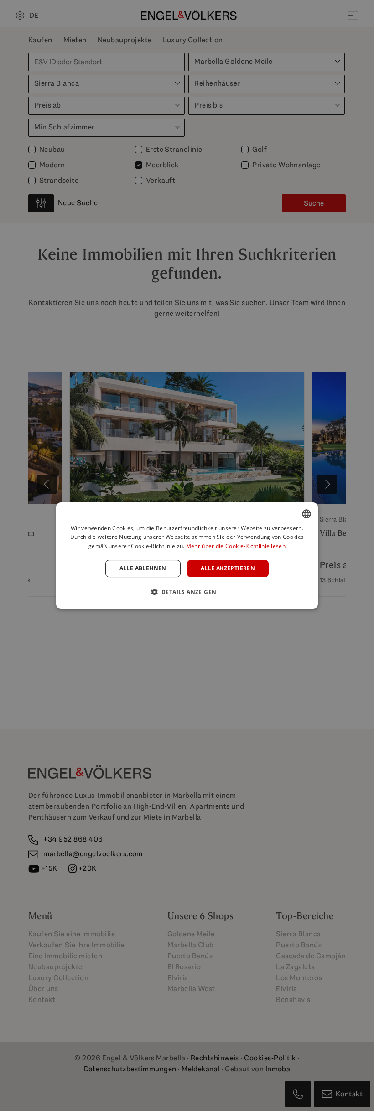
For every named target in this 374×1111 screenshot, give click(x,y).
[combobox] (306, 513)
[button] (187, 591)
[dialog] (187, 555)
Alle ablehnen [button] (142, 568)
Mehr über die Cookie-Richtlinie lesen (236, 546)
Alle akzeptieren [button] (228, 568)
